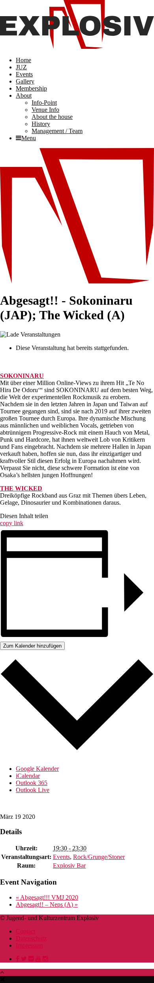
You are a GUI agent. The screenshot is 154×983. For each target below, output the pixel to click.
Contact (25, 931)
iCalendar (28, 775)
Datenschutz (31, 938)
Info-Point (44, 102)
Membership (31, 88)
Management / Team (57, 131)
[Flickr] (31, 958)
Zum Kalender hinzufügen (32, 646)
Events (24, 74)
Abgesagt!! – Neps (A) (47, 904)
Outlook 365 (31, 782)
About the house (52, 116)
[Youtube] (38, 958)
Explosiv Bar (69, 865)
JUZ (21, 67)
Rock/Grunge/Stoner (99, 856)
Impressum (29, 945)
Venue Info (45, 109)
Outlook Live (32, 790)
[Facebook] (17, 958)
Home (23, 60)
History (41, 123)
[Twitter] (24, 958)
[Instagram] (45, 958)
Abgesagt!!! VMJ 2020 (47, 897)
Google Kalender (37, 768)
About (24, 95)
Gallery (25, 81)
